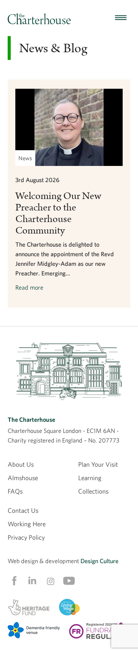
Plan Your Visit (98, 464)
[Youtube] (69, 581)
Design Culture (99, 560)
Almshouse (23, 477)
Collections (93, 491)
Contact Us (23, 510)
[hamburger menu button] (120, 18)
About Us (21, 464)
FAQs (15, 491)
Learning (90, 477)
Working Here (27, 523)
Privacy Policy (26, 537)
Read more (29, 287)
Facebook (14, 581)
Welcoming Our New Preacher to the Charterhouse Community (58, 213)
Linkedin (32, 580)
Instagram (50, 581)
